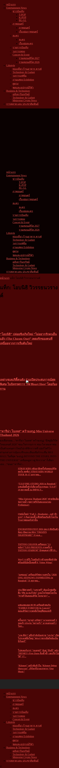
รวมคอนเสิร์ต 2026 (29, 62)
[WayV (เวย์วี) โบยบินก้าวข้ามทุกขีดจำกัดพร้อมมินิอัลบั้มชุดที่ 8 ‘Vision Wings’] (8, 560)
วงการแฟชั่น (19, 75)
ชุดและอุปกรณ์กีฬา (23, 87)
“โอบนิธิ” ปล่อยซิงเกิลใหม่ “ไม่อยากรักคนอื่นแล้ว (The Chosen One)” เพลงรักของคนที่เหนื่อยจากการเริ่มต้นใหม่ (28, 338)
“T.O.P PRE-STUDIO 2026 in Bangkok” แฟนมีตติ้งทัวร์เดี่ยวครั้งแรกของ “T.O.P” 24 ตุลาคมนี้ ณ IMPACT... (37, 487)
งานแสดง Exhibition (23, 79)
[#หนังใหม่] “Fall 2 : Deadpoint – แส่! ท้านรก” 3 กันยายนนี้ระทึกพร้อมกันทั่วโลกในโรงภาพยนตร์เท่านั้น (38, 517)
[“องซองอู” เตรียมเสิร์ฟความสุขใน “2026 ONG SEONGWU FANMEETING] (8, 575)
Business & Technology (18, 91)
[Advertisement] (29, 139)
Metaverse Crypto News (25, 100)
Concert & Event (21, 54)
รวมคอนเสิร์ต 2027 (29, 58)
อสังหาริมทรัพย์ (21, 94)
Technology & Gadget (24, 72)
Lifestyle (10, 65)
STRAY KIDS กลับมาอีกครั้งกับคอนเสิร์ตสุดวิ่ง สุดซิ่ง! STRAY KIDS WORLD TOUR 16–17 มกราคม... (37, 471)
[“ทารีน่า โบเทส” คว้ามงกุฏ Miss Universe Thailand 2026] (23, 426)
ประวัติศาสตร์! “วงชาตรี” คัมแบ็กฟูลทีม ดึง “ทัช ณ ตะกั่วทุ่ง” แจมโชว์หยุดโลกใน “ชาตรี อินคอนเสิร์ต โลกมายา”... (37, 593)
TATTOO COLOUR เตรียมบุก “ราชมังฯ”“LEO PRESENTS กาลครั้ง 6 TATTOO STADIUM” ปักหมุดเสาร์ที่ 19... (37, 547)
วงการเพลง (19, 51)
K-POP (22, 17)
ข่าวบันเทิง (18, 11)
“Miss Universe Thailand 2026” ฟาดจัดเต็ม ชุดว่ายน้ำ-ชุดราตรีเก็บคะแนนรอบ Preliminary (38, 502)
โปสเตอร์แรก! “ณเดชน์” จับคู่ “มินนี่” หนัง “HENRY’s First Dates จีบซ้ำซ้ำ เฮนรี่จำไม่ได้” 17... (38, 653)
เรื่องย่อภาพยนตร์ (28, 31)
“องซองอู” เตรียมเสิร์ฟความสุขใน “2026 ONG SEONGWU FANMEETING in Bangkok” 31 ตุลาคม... (37, 578)
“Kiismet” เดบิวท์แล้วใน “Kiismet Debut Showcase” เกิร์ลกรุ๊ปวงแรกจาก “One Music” (37, 668)
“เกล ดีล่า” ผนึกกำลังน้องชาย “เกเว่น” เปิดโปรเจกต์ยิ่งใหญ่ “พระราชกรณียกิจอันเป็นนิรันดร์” (38, 638)
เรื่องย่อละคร (26, 43)
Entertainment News (16, 7)
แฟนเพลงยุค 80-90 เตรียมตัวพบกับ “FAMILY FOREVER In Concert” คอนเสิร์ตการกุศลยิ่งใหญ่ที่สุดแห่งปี (34, 608)
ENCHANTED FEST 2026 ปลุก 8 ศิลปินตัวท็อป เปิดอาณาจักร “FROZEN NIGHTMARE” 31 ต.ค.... (38, 532)
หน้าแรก (11, 4)
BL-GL (22, 20)
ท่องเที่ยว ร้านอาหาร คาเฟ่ (27, 69)
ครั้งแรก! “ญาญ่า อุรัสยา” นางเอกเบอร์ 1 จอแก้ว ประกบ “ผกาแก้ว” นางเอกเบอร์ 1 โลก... (37, 623)
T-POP (22, 14)
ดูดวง (15, 83)
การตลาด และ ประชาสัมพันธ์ (22, 104)
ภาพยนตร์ (18, 23)
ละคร (16, 35)
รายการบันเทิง (20, 47)
